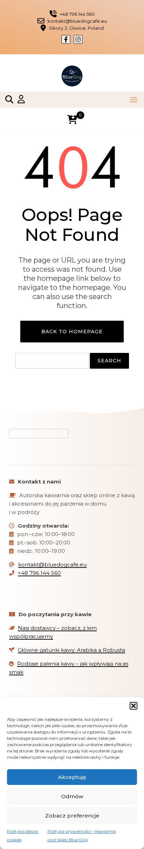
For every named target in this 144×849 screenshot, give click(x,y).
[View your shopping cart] (72, 119)
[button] (133, 705)
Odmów (72, 796)
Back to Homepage (72, 331)
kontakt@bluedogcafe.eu (52, 564)
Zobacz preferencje (72, 815)
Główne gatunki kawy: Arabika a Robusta (71, 650)
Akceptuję (72, 777)
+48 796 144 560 (39, 573)
